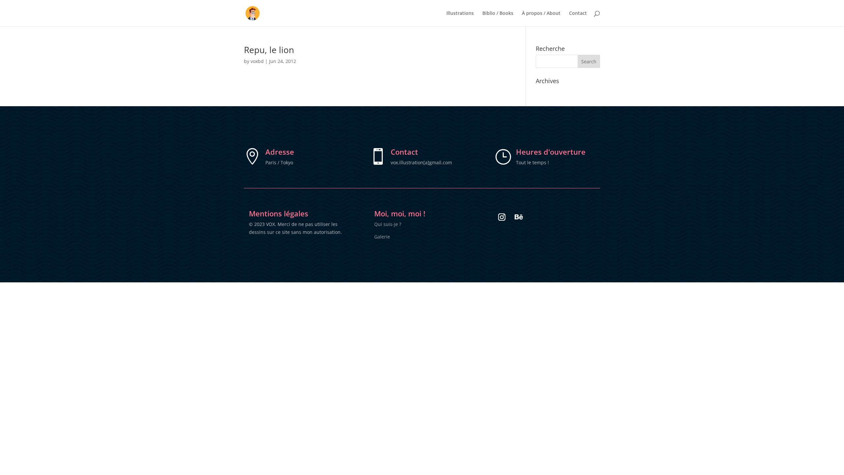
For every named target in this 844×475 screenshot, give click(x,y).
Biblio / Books (497, 13)
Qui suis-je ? (387, 224)
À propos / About (541, 13)
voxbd (257, 61)
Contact (578, 13)
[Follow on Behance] (519, 217)
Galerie (382, 237)
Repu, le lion (269, 50)
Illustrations (460, 13)
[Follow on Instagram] (502, 217)
